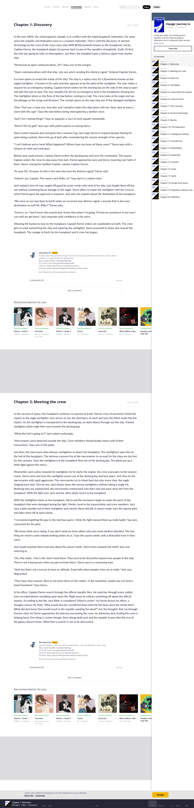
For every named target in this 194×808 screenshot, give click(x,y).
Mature (87, 7)
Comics (56, 7)
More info (28, 795)
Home (47, 7)
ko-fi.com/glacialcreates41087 (60, 263)
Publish (157, 7)
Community (76, 7)
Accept (160, 794)
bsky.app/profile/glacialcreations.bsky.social (67, 268)
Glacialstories (45, 253)
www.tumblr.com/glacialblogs (57, 260)
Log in (146, 7)
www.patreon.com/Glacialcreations (63, 265)
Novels (65, 7)
